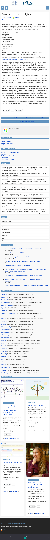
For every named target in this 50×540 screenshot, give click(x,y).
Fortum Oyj (4, 351)
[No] (48, 537)
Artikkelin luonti (5, 145)
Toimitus (8, 524)
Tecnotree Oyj (4, 370)
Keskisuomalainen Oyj (7, 305)
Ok (25, 538)
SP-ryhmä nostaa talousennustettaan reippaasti (17, 265)
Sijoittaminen (5, 235)
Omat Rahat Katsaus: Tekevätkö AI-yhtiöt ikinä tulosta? (26, 209)
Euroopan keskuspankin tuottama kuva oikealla (15, 59)
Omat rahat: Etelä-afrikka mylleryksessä (24, 121)
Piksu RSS (6, 530)
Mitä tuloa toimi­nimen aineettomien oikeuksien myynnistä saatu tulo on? (23, 275)
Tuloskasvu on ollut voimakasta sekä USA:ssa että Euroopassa (31, 186)
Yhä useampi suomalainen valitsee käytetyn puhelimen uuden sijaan (22, 261)
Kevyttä (4, 224)
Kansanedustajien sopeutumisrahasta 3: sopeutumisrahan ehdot (26, 194)
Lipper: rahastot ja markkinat (8, 159)
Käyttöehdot (15, 524)
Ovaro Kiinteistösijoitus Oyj (8, 313)
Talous (3, 238)
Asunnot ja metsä (6, 221)
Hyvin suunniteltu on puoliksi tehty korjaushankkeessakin (19, 257)
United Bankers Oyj (6, 327)
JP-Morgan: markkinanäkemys (9, 156)
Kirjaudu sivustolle (6, 141)
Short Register (4, 158)
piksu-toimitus (17, 17)
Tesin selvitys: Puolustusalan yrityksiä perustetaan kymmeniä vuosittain (23, 249)
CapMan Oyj (4, 294)
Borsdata (3, 154)
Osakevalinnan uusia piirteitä (12, 462)
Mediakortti (22, 524)
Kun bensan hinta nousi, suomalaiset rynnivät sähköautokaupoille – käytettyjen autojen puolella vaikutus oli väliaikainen (25, 270)
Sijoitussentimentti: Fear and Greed (10, 152)
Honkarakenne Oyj (5, 367)
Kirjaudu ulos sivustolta (7, 143)
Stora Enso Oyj (5, 300)
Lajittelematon (5, 230)
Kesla (2, 359)
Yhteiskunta (5, 241)
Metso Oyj (3, 340)
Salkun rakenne (6, 232)
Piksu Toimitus (13, 438)
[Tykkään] (2, 19)
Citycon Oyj (4, 308)
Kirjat (3, 227)
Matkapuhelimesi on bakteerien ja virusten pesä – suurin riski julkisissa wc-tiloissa (26, 285)
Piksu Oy (3, 524)
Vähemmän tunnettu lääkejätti (18, 173)
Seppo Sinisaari (38, 430)
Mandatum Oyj (5, 329)
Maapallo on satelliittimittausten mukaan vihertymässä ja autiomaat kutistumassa (25, 118)
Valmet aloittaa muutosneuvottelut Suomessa (17, 253)
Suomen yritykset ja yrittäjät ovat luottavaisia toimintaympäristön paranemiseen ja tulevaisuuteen (12, 410)
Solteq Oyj (3, 316)
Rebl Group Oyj (5, 335)
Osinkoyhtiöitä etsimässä (21, 167)
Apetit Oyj (3, 357)
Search (47, 8)
